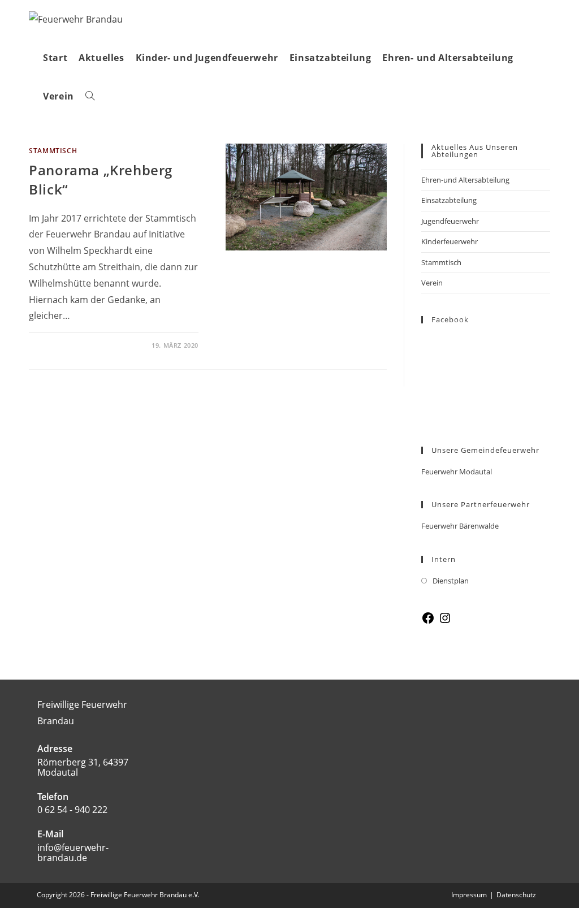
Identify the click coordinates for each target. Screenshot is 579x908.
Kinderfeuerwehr (449, 241)
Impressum (469, 895)
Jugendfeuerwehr (450, 221)
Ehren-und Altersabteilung (465, 180)
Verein (432, 283)
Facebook (450, 319)
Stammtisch (441, 262)
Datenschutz (516, 895)
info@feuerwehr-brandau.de (73, 852)
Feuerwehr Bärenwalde (460, 526)
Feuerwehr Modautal (456, 471)
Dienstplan (451, 581)
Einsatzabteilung (449, 200)
